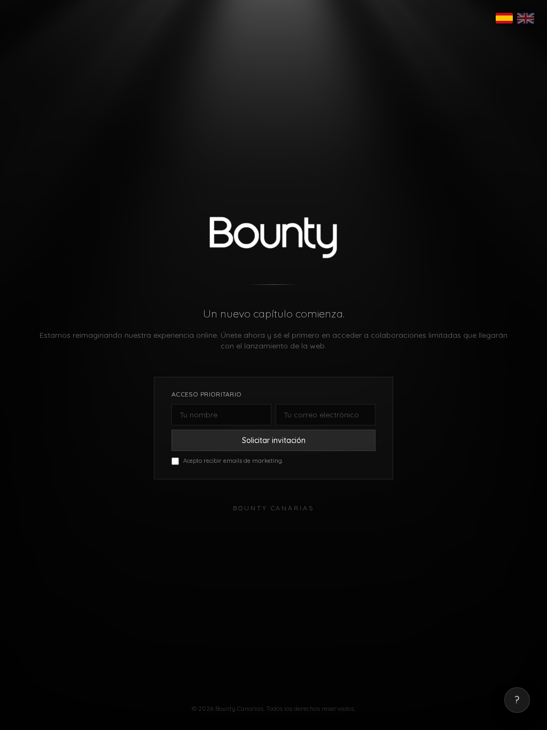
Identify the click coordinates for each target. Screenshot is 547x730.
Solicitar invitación (274, 440)
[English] (525, 18)
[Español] (504, 18)
